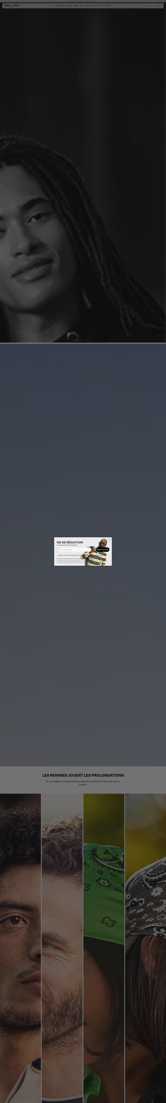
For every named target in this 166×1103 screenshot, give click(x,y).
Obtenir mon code (102, 549)
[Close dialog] (109, 540)
